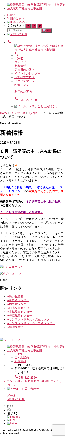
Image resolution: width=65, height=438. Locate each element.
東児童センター (18, 300)
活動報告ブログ (24, 77)
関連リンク (21, 84)
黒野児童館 (15, 296)
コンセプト (21, 62)
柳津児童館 (15, 326)
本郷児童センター (19, 311)
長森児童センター (19, 315)
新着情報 (20, 65)
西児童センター (18, 304)
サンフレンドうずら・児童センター (31, 323)
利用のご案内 (16, 18)
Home (11, 15)
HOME (18, 58)
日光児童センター (19, 307)
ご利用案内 (21, 357)
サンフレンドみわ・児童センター (29, 319)
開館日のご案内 (24, 69)
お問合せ (52, 106)
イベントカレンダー (27, 73)
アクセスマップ (24, 81)
